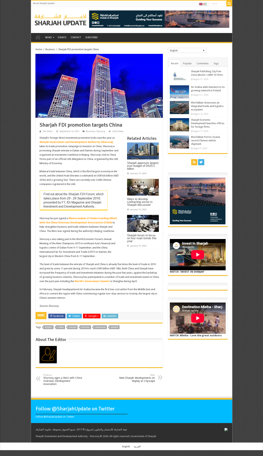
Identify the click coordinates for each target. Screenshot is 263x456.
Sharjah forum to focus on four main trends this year (142, 238)
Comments (203, 63)
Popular (187, 63)
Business (50, 49)
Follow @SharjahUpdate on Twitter (75, 408)
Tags (216, 63)
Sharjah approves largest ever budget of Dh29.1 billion (142, 165)
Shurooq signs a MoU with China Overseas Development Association (62, 380)
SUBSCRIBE (91, 37)
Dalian (72, 327)
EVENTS (62, 37)
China (60, 327)
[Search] (229, 3)
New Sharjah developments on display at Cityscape (137, 378)
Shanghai (100, 327)
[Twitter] (201, 162)
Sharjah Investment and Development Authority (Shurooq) (76, 142)
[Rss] (194, 162)
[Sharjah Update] (60, 19)
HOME (38, 37)
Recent (174, 63)
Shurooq (100, 131)
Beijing (48, 327)
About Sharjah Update (44, 3)
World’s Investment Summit (92, 281)
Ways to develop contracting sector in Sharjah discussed (139, 201)
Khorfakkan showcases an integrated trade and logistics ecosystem (207, 106)
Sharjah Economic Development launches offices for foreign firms (207, 123)
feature (85, 327)
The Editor (48, 131)
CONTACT (76, 37)
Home (39, 49)
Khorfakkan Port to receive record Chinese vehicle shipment (205, 140)
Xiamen (114, 327)
